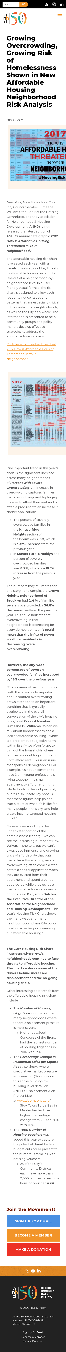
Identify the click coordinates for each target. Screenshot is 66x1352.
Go (24, 4)
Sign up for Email (33, 1221)
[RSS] (46, 4)
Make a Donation (33, 1249)
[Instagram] (54, 4)
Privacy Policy (37, 1307)
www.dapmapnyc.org (33, 1100)
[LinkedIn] (61, 4)
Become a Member (33, 1235)
